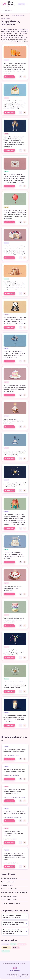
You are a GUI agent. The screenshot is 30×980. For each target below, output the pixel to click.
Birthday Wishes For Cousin (9, 896)
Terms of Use (25, 976)
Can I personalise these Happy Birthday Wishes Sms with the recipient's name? (12, 931)
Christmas (5, 951)
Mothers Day (6, 947)
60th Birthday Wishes (11, 839)
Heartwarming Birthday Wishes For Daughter (14, 892)
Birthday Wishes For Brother (12, 755)
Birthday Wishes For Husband (9, 889)
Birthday (8, 15)
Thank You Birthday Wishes (12, 775)
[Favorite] (24, 76)
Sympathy (5, 944)
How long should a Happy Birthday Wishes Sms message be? (13, 923)
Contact (11, 976)
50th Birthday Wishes (7, 885)
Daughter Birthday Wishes (12, 863)
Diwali (13, 944)
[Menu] (27, 4)
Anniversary (22, 944)
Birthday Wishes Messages (9, 878)
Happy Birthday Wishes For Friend (14, 817)
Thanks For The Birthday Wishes (10, 903)
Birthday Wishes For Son (8, 881)
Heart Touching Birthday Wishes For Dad (15, 797)
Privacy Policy (17, 976)
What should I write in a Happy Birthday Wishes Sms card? (12, 916)
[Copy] (20, 76)
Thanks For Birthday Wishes (9, 900)
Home (2, 15)
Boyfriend (16, 947)
